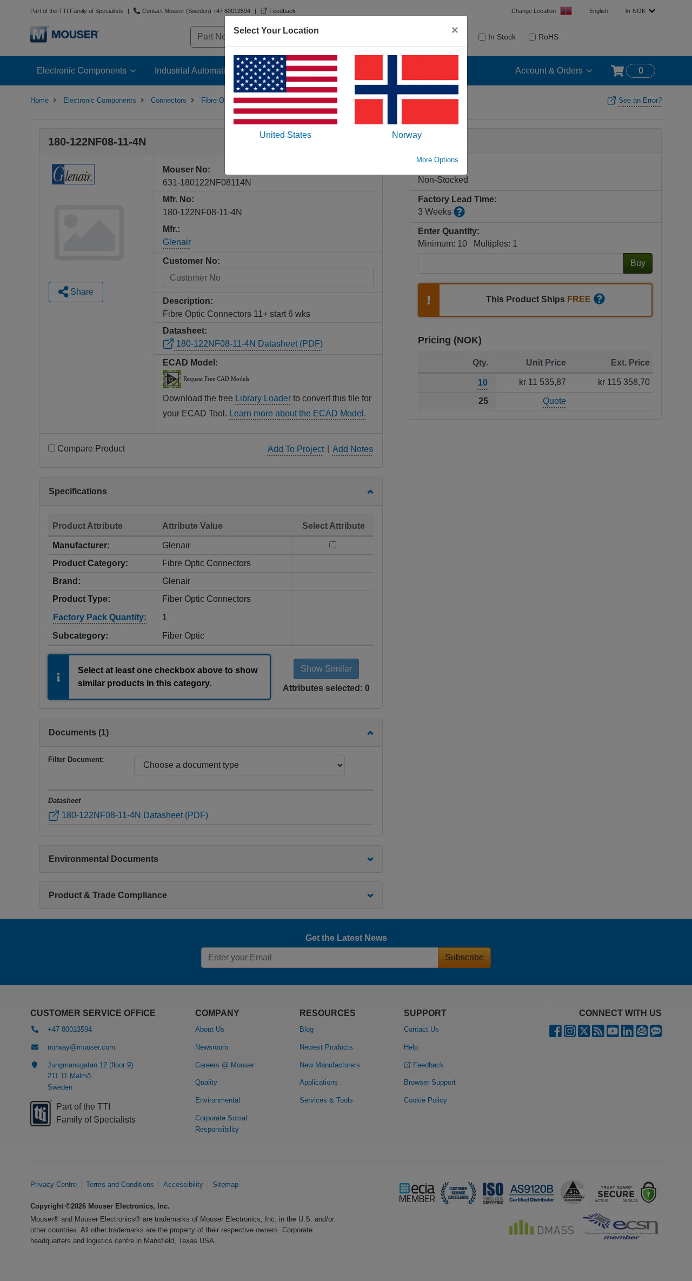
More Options (437, 160)
